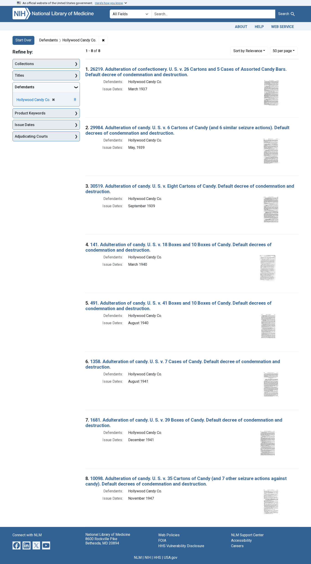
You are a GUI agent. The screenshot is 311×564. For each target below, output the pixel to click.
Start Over (23, 40)
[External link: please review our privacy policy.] (16, 545)
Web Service (282, 27)
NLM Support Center (247, 535)
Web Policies (169, 535)
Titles (19, 75)
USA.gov (170, 557)
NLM (138, 557)
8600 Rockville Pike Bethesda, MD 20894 (102, 541)
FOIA (162, 540)
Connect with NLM (27, 535)
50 (282, 50)
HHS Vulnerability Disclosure (181, 546)
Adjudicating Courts (31, 136)
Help (259, 27)
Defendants (24, 87)
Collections (24, 64)
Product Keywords (30, 113)
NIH (148, 557)
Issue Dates (25, 125)
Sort (247, 51)
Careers (237, 546)
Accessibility (241, 540)
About (241, 27)
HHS (157, 557)
